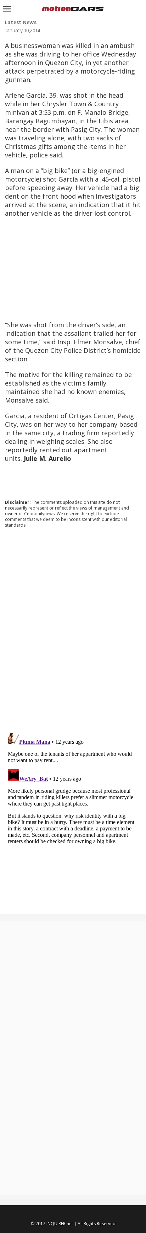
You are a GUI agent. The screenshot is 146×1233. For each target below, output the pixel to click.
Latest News (20, 22)
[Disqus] (73, 629)
